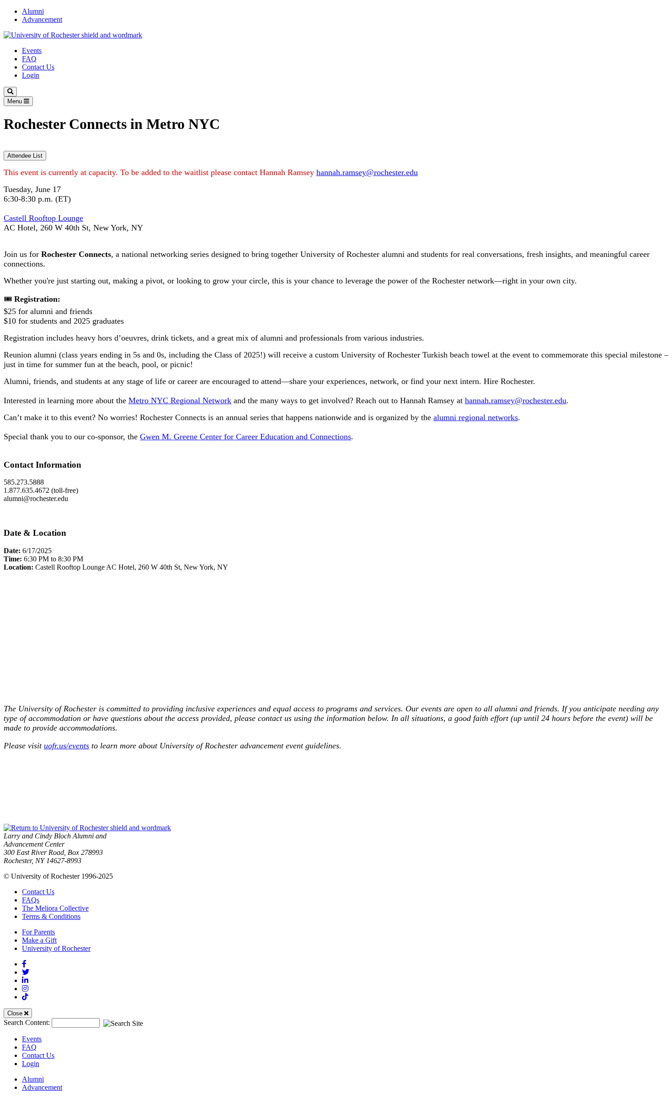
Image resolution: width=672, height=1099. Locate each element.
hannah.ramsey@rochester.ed (365, 172)
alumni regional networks (475, 417)
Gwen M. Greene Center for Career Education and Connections (245, 436)
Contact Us (38, 67)
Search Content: (28, 1022)
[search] (10, 91)
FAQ (29, 59)
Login (30, 75)
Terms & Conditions (51, 916)
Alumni (33, 11)
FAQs (30, 900)
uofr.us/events (66, 745)
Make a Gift (39, 940)
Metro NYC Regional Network (179, 400)
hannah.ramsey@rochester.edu (515, 400)
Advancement (42, 19)
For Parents (38, 932)
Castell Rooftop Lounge (43, 218)
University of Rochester (56, 948)
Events (32, 50)
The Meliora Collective (55, 908)
